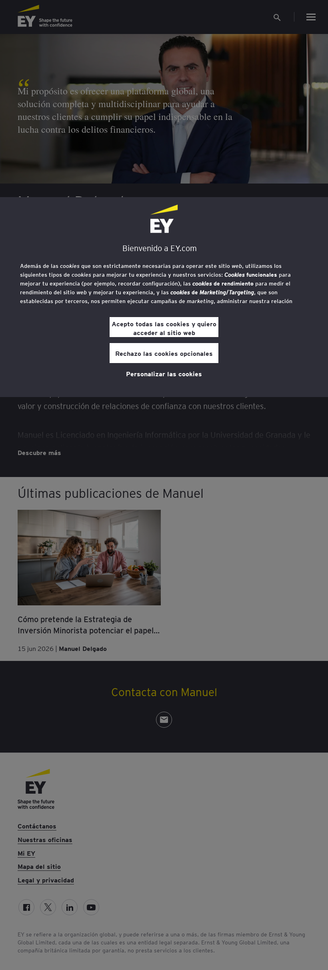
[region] (164, 297)
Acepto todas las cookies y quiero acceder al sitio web (164, 328)
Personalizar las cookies (164, 373)
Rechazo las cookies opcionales (164, 353)
